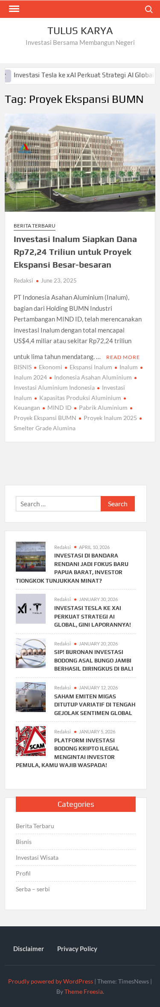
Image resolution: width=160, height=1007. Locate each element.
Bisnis (24, 841)
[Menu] (13, 9)
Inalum (128, 367)
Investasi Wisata (37, 857)
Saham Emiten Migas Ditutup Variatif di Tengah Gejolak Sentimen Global (94, 704)
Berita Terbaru (34, 225)
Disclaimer (28, 948)
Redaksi (23, 280)
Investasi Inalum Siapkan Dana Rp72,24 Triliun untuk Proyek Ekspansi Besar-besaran (75, 251)
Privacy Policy (77, 948)
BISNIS (23, 367)
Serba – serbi (33, 889)
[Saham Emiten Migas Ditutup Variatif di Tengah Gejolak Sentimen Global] (31, 696)
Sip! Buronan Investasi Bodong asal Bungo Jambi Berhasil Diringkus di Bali (93, 660)
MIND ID (59, 407)
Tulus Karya (80, 30)
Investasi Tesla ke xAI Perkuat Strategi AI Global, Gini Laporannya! (92, 616)
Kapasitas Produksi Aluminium (80, 397)
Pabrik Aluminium (103, 407)
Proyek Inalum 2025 (110, 417)
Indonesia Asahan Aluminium (93, 377)
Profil (23, 873)
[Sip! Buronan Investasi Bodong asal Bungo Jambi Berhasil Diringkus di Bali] (31, 652)
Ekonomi (50, 367)
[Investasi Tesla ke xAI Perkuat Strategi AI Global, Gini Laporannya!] (31, 608)
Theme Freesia (83, 991)
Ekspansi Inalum (91, 367)
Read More (123, 357)
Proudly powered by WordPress (50, 981)
